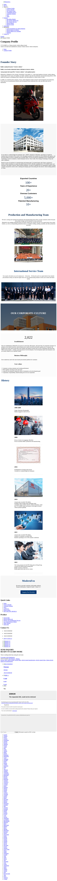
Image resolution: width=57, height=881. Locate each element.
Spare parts (6, 624)
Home (5, 4)
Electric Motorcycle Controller (14, 31)
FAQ (8, 15)
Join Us (5, 5)
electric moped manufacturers (28, 660)
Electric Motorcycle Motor (13, 30)
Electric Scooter (10, 24)
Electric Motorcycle (8, 619)
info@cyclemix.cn (8, 638)
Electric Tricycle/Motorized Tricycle (12, 620)
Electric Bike (7, 617)
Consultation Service (11, 12)
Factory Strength (10, 9)
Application (6, 26)
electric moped (10, 660)
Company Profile (11, 8)
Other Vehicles (7, 623)
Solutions (9, 32)
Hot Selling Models (11, 19)
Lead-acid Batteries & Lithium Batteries (16, 28)
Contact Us (6, 34)
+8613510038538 (8, 672)
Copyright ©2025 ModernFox (8, 657)
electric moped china (41, 660)
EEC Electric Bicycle (12, 22)
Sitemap (18, 658)
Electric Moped (10, 23)
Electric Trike (4, 660)
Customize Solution (11, 13)
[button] (28, 592)
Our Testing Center (11, 11)
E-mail (5, 684)
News (5, 607)
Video (8, 16)
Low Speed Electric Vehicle (10, 621)
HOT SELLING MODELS (10, 611)
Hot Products (12, 658)
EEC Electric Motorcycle (12, 20)
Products (6, 18)
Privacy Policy (7, 610)
